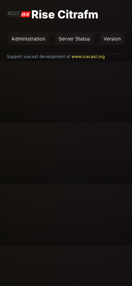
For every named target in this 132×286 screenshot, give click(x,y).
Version (112, 39)
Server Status (74, 39)
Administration (28, 39)
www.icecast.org (88, 56)
